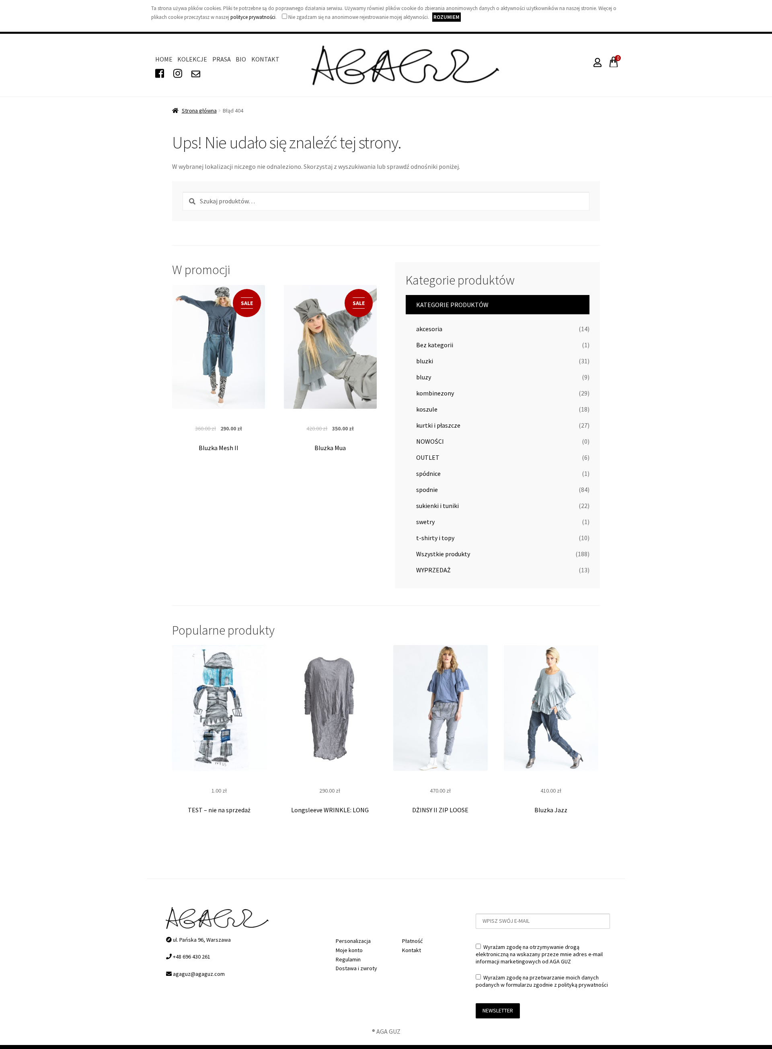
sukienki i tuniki (437, 506)
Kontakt (265, 59)
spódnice (428, 473)
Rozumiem (446, 17)
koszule (426, 409)
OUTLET (427, 457)
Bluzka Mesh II (218, 448)
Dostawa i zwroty (356, 968)
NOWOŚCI (430, 441)
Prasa (221, 59)
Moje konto (349, 950)
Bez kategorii (434, 345)
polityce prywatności (252, 17)
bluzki (424, 361)
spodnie (427, 490)
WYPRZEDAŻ (433, 570)
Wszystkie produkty (443, 554)
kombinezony (435, 393)
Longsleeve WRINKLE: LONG (330, 810)
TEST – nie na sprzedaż (219, 810)
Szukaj (188, 200)
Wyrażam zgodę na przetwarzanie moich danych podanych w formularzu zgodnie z (542, 981)
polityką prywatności (583, 984)
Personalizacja (353, 941)
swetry (425, 522)
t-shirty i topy (435, 538)
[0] (612, 64)
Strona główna (199, 110)
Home (163, 59)
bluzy (423, 377)
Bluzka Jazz (550, 810)
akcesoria (429, 329)
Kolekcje (192, 59)
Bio (241, 59)
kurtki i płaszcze (438, 425)
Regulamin (348, 959)
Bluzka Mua (330, 448)
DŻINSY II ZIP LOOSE (440, 810)
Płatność (412, 941)
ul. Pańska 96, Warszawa (201, 939)
